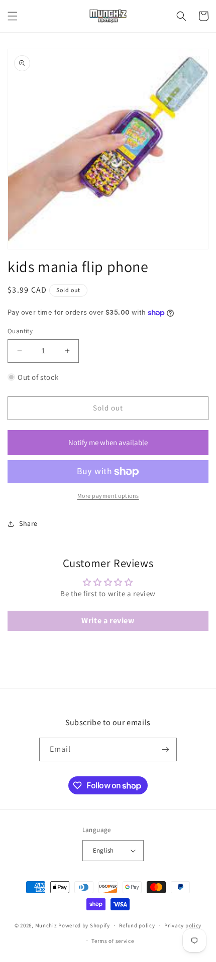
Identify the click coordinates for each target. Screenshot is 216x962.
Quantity (20, 331)
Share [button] (28, 523)
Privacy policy (182, 925)
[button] (13, 16)
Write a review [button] (107, 620)
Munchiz (46, 925)
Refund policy (137, 925)
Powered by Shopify (84, 925)
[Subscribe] (165, 749)
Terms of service (112, 940)
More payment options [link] (108, 495)
